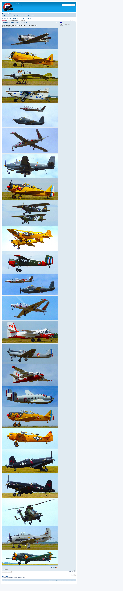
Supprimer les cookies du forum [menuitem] (62, 580)
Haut (74, 570)
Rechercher (72, 5)
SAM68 (61, 22)
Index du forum (6, 15)
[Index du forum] (8, 7)
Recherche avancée (74, 5)
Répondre (4, 20)
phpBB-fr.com (40, 582)
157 (63, 23)
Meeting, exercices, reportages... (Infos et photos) (25, 15)
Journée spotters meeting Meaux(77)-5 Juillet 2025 (16, 18)
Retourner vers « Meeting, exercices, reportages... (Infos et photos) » (13, 573)
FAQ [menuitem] (10, 13)
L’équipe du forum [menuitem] (52, 580)
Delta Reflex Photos (13, 15)
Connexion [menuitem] (73, 13)
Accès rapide (6, 13)
